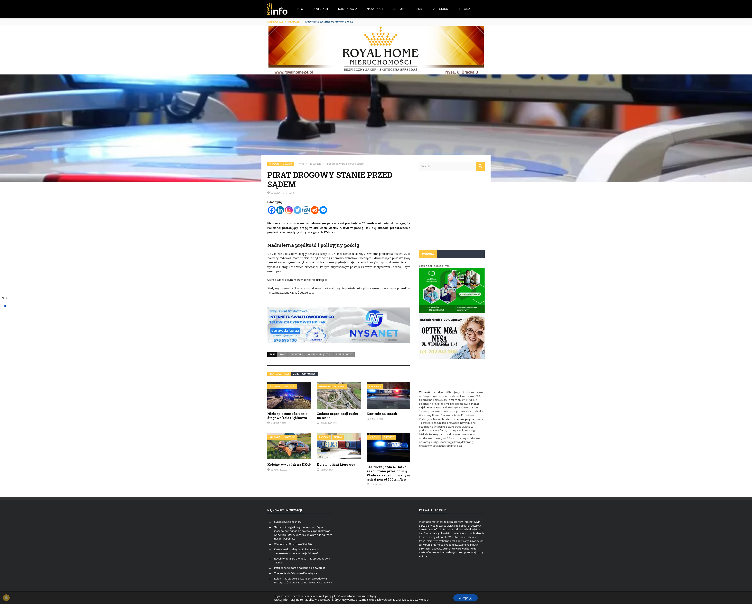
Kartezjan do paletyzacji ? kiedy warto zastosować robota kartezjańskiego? (296, 551)
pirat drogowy (344, 354)
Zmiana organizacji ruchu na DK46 (337, 416)
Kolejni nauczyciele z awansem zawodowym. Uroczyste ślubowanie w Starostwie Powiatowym (303, 580)
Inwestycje (321, 9)
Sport (419, 9)
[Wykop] (306, 210)
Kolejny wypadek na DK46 (289, 464)
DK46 (282, 354)
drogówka (296, 354)
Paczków (338, 437)
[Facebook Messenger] (323, 210)
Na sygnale (375, 9)
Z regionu (440, 9)
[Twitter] (297, 210)
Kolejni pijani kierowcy (336, 464)
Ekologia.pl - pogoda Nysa (434, 266)
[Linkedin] (280, 210)
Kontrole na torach (382, 414)
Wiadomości (290, 386)
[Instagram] (289, 210)
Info (299, 9)
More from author (304, 373)
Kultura (399, 9)
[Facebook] (272, 210)
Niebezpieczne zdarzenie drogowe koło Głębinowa (287, 416)
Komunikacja (347, 9)
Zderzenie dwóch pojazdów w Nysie (295, 573)
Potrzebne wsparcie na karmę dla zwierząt (299, 568)
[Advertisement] (452, 212)
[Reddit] (315, 210)
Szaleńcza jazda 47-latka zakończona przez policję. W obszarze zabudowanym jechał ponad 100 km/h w (388, 473)
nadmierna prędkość (319, 354)
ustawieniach (421, 599)
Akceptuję (465, 598)
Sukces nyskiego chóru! (288, 521)
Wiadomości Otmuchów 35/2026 (293, 544)
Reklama (463, 9)
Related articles (279, 373)
